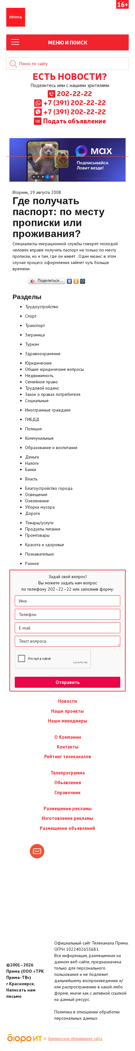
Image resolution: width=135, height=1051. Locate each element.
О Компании (67, 737)
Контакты (67, 747)
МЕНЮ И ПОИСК (67, 42)
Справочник (67, 792)
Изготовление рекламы (67, 818)
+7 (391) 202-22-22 (74, 102)
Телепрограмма (68, 773)
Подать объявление (74, 120)
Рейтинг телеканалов (67, 756)
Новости (67, 701)
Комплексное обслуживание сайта (75, 1038)
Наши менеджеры (67, 721)
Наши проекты (67, 711)
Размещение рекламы (68, 808)
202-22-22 (74, 93)
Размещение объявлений (67, 828)
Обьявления (67, 782)
